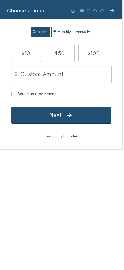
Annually (83, 32)
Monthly (64, 32)
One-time (40, 32)
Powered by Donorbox (61, 136)
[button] (26, 53)
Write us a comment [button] (37, 93)
